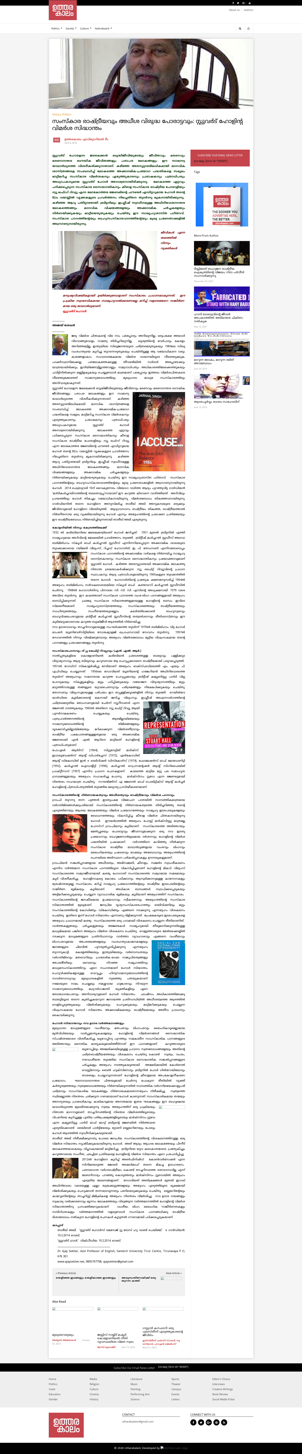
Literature (136, 1379)
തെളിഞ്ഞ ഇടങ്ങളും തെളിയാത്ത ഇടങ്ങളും (86, 1278)
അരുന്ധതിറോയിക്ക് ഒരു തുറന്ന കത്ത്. (138, 1279)
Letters (175, 1399)
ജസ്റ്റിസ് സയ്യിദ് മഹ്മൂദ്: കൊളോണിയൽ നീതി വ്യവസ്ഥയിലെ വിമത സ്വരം (115, 1338)
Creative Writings (222, 1389)
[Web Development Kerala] (174, 1448)
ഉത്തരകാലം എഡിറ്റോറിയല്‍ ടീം (86, 139)
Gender (53, 1399)
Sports (175, 1379)
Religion (94, 1384)
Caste (52, 1389)
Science (135, 1399)
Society (70, 28)
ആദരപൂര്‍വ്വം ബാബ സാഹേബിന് (216, 402)
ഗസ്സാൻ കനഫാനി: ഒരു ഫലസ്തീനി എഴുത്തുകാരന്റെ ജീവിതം (163, 1332)
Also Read (59, 1301)
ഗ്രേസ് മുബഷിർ (106, 1347)
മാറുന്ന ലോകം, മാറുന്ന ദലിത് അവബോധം (214, 361)
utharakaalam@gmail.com (138, 1421)
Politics (55, 28)
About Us (234, 10)
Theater (176, 1384)
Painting (135, 1389)
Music (134, 1384)
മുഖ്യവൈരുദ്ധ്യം (63, 1335)
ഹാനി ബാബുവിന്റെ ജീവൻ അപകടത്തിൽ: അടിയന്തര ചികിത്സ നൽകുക (218, 318)
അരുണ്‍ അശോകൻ (64, 1340)
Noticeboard (102, 28)
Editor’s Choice (221, 1379)
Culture (84, 28)
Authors (248, 10)
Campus (176, 1389)
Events (175, 1394)
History (56, 114)
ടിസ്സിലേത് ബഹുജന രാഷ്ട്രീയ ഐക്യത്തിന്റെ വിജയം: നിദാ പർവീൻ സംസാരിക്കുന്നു (219, 272)
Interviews (218, 1384)
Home (52, 1379)
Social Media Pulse (223, 1399)
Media (93, 1379)
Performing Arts (140, 1394)
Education (55, 1394)
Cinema (94, 1394)
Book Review (220, 1394)
